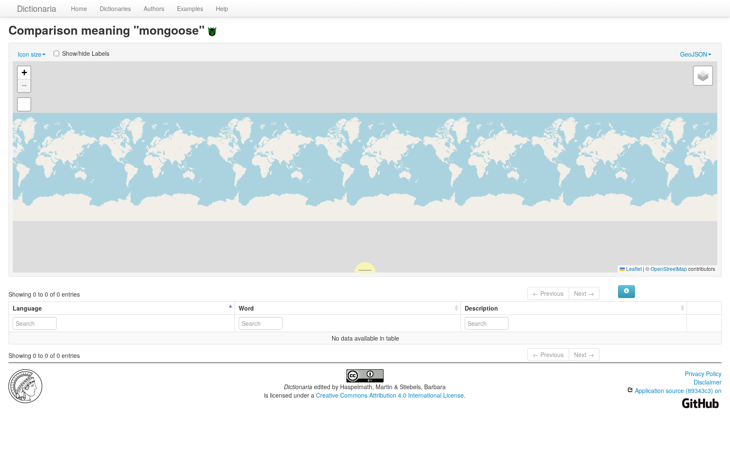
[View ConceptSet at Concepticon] (212, 29)
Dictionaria (36, 8)
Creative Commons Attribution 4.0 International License (390, 395)
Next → (584, 293)
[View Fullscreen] (24, 104)
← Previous (548, 293)
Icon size (29, 54)
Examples (190, 8)
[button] (24, 72)
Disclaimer (708, 382)
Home (79, 8)
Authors (154, 8)
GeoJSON (693, 54)
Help (222, 8)
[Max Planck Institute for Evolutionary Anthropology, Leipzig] (25, 385)
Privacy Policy (703, 373)
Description (481, 308)
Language (27, 308)
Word (246, 308)
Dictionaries (115, 8)
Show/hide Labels (85, 53)
